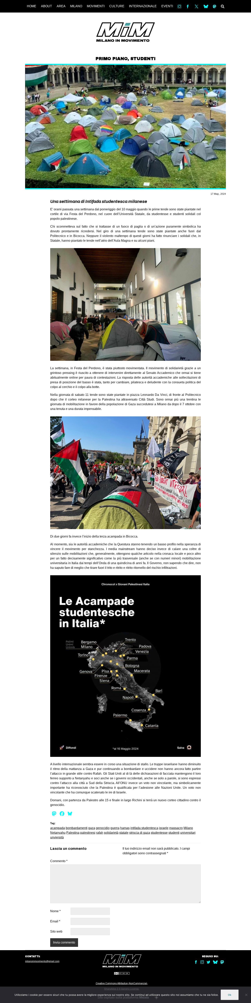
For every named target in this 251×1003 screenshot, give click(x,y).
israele (163, 828)
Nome (55, 911)
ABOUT (46, 6)
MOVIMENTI (96, 6)
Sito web (56, 931)
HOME (31, 6)
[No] (246, 995)
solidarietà (111, 832)
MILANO (76, 6)
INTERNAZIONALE (143, 6)
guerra (114, 828)
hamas (125, 828)
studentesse (159, 832)
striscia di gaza (139, 832)
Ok (229, 994)
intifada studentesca (144, 828)
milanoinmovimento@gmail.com (42, 961)
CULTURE (116, 6)
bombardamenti (76, 828)
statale (123, 832)
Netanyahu (57, 832)
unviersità (57, 837)
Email (55, 921)
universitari (188, 832)
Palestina (72, 832)
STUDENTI (143, 58)
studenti (173, 832)
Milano (188, 828)
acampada (57, 828)
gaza (91, 828)
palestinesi (87, 832)
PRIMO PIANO (111, 58)
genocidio (103, 828)
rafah (99, 832)
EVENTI (167, 6)
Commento (58, 861)
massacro (176, 828)
